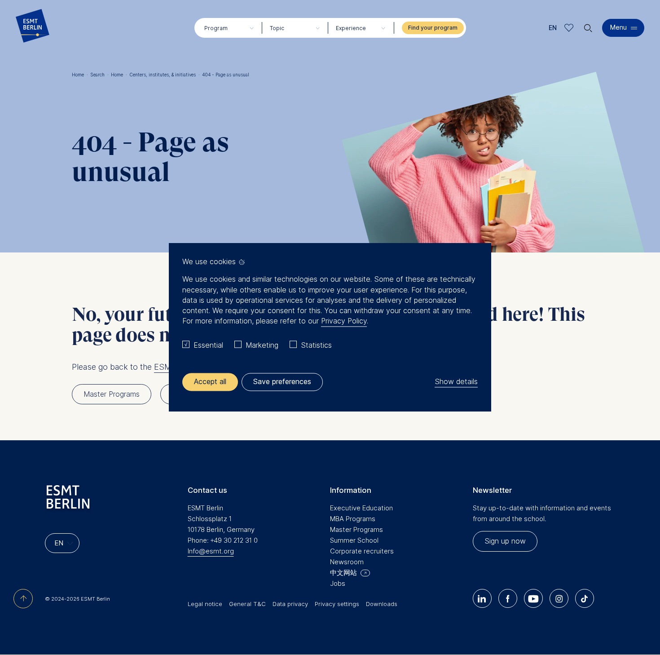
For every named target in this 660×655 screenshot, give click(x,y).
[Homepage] (32, 28)
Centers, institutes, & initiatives (164, 74)
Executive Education (361, 508)
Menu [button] (618, 27)
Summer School (354, 540)
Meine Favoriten (569, 27)
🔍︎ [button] (588, 26)
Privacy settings (337, 603)
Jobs (337, 583)
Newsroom (347, 562)
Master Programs (356, 529)
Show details (456, 381)
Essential (208, 345)
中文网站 (343, 572)
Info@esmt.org (211, 551)
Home (80, 74)
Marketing (262, 345)
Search (99, 74)
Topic (277, 28)
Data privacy (290, 603)
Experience (351, 28)
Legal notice (205, 603)
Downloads (381, 603)
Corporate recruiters (362, 551)
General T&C (247, 603)
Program (216, 28)
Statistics (316, 345)
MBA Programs (352, 518)
